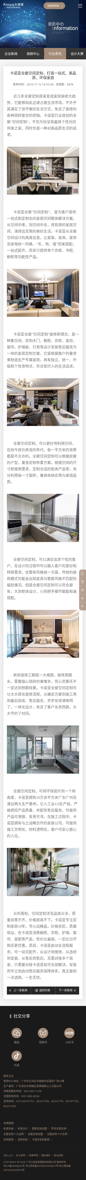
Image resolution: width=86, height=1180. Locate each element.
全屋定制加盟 (35, 1134)
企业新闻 (11, 54)
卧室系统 (8, 1128)
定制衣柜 (23, 1139)
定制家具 (8, 1139)
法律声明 (33, 1155)
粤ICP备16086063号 (14, 1165)
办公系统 (20, 1155)
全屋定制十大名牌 (57, 1134)
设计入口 (8, 1155)
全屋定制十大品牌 (13, 1134)
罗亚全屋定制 (58, 1128)
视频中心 (33, 54)
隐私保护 (45, 1155)
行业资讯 (55, 54)
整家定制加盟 (39, 1128)
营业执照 (58, 1155)
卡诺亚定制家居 (41, 1139)
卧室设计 (23, 1128)
